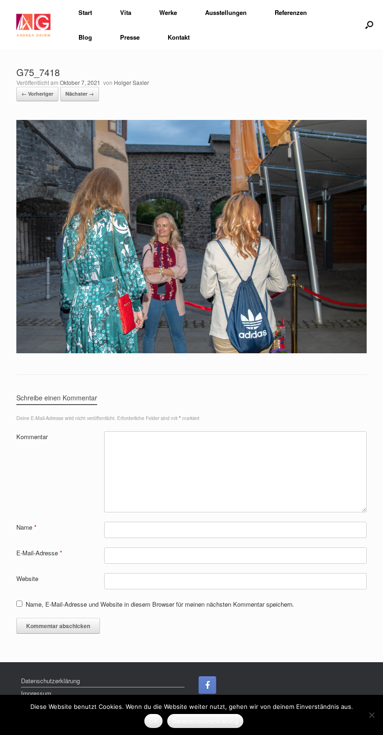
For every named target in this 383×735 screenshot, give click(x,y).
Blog (85, 37)
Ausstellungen (226, 12)
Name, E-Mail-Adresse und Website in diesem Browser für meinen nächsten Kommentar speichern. (160, 604)
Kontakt (179, 37)
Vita (125, 12)
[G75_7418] (191, 350)
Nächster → (79, 93)
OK (153, 721)
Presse (130, 37)
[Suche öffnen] (369, 24)
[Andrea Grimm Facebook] (207, 685)
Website (27, 578)
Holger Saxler (131, 82)
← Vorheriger (37, 93)
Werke (168, 12)
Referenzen (291, 12)
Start (85, 12)
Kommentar (32, 436)
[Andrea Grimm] (33, 25)
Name (26, 527)
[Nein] (371, 715)
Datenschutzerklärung (50, 680)
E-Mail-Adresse (39, 552)
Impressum (36, 693)
